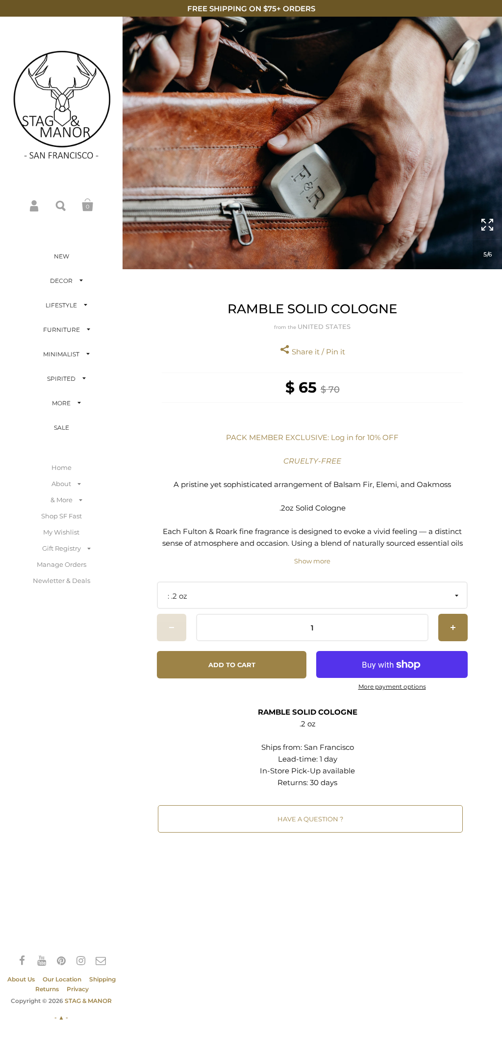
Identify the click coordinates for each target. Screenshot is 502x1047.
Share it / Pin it (317, 351)
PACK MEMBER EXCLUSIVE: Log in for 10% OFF (312, 437)
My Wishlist (61, 532)
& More (61, 500)
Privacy (78, 989)
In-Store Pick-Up (290, 770)
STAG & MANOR (88, 1000)
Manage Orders (61, 564)
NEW (61, 256)
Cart (88, 205)
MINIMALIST (61, 354)
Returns (47, 989)
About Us (21, 979)
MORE (61, 403)
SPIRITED (61, 378)
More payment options (392, 687)
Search (61, 205)
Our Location (62, 979)
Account (35, 205)
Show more (312, 561)
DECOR (61, 280)
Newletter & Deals (61, 580)
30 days (323, 782)
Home (61, 467)
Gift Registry (61, 548)
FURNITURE (61, 329)
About (61, 484)
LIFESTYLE (61, 305)
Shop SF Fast (61, 516)
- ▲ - (61, 1017)
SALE (61, 427)
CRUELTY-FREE (312, 460)
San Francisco (329, 747)
